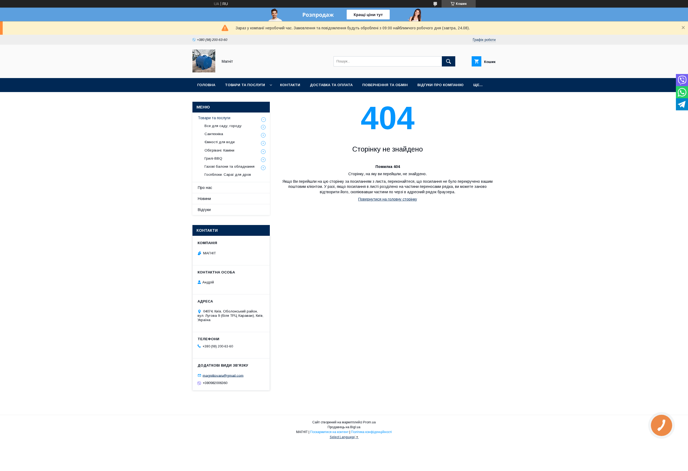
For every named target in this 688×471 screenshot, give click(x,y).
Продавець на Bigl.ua (344, 427)
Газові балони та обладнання (230, 166)
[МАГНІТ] (203, 71)
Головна (206, 85)
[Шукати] (448, 61)
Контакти (290, 85)
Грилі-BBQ (213, 158)
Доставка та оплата (331, 85)
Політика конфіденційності (371, 432)
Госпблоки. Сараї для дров (228, 175)
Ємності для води (220, 142)
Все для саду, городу (223, 126)
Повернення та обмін (385, 85)
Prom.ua (369, 422)
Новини (204, 198)
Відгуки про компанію (440, 85)
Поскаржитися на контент (329, 432)
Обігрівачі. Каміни (219, 150)
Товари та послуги (245, 85)
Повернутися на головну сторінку (387, 199)
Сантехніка (214, 134)
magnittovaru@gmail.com (223, 375)
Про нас (205, 187)
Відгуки (204, 210)
